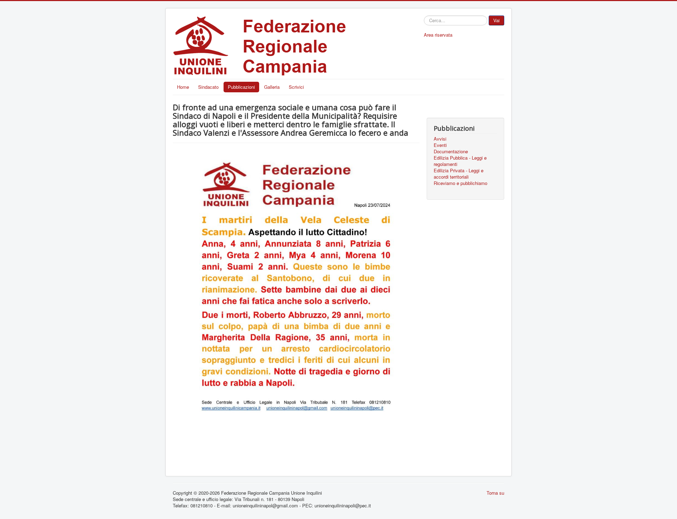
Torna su (495, 492)
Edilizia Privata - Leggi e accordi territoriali (458, 173)
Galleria (272, 87)
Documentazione (451, 151)
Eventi (440, 145)
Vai (496, 20)
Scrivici (296, 87)
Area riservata (438, 35)
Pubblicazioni (241, 87)
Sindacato (208, 87)
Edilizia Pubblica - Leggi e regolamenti (460, 161)
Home (183, 87)
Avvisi (440, 139)
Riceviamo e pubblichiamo (460, 183)
